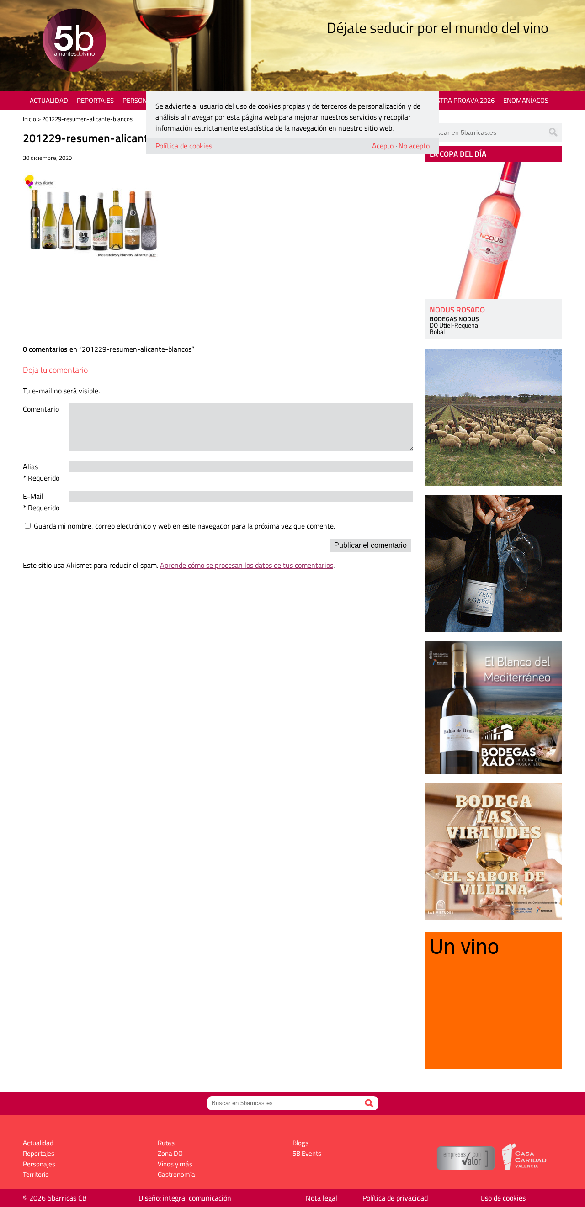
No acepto (414, 145)
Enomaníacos (525, 100)
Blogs (300, 1143)
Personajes (141, 100)
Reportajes (95, 100)
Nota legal (321, 1197)
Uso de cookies (503, 1197)
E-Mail (33, 496)
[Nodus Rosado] (493, 230)
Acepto (383, 145)
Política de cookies (183, 145)
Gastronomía (176, 1174)
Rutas (166, 1143)
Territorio (36, 1174)
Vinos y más (175, 1164)
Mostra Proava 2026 (460, 100)
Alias (30, 466)
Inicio (29, 118)
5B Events (306, 1153)
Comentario (41, 408)
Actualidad (49, 100)
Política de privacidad (395, 1197)
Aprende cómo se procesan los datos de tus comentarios (246, 565)
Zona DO (170, 1153)
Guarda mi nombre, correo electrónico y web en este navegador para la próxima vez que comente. (184, 525)
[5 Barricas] (74, 41)
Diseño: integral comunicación (184, 1197)
